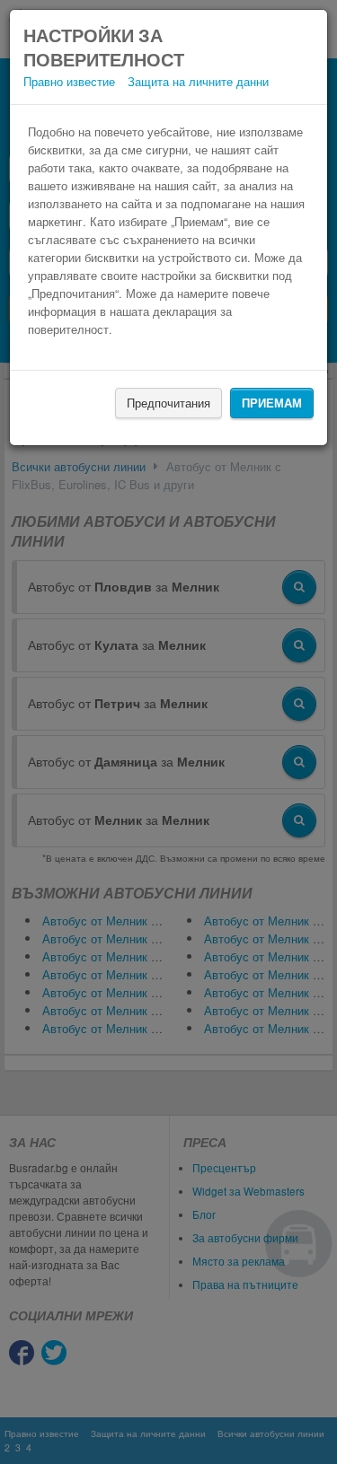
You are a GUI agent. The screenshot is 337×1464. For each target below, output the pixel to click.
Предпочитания (168, 402)
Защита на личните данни (198, 81)
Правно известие (69, 81)
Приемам (272, 402)
